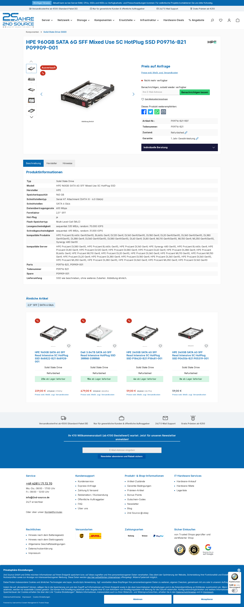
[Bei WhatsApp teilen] (157, 111)
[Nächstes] (133, 94)
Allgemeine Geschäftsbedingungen (46, 544)
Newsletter (133, 503)
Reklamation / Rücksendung (93, 494)
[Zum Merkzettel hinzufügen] (69, 346)
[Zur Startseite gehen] (18, 20)
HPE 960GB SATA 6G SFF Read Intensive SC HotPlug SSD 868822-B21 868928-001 (51, 357)
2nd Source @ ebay (138, 512)
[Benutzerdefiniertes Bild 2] (95, 536)
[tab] (33, 163)
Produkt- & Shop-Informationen (144, 475)
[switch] (235, 590)
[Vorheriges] (42, 94)
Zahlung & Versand (88, 490)
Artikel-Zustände (136, 481)
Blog (129, 508)
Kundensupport (84, 475)
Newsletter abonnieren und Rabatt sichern (121, 456)
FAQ (80, 503)
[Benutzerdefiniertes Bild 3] (158, 536)
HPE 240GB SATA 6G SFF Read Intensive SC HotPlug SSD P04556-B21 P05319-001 (190, 355)
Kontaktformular (53, 512)
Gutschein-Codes (136, 499)
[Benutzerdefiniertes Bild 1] (81, 536)
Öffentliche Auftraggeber (91, 499)
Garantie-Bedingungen (139, 485)
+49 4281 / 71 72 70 (39, 483)
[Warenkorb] (237, 20)
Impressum (34, 553)
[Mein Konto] (229, 20)
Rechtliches (33, 529)
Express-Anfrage (87, 485)
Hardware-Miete (185, 485)
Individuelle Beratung (155, 147)
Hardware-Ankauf (186, 481)
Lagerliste (182, 490)
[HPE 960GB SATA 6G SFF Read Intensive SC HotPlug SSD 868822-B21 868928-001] (53, 334)
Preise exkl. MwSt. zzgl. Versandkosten (159, 72)
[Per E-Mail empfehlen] (163, 111)
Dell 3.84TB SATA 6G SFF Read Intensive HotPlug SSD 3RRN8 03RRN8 (98, 355)
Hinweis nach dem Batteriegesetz (46, 535)
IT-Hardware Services (187, 475)
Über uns (83, 508)
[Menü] (239, 573)
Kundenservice (86, 481)
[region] (81, 94)
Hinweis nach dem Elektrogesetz (45, 539)
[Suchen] (212, 20)
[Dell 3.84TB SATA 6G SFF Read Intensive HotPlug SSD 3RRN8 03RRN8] (99, 334)
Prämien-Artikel (135, 490)
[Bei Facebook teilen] (144, 111)
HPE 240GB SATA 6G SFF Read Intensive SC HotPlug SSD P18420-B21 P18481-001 (144, 355)
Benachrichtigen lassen (194, 92)
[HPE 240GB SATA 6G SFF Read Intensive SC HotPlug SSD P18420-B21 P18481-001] (145, 334)
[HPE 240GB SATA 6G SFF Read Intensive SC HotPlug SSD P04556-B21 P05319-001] (190, 334)
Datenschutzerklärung (40, 548)
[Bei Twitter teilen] (150, 111)
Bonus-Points (134, 494)
